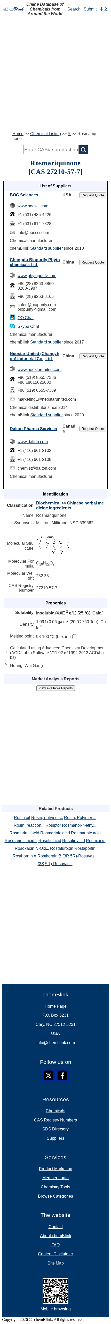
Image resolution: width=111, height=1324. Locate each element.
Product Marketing (55, 1169)
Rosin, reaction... (29, 825)
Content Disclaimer (55, 1254)
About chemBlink (55, 1236)
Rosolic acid (49, 840)
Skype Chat (28, 326)
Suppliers (55, 1138)
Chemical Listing (45, 134)
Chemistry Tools (55, 1187)
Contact (56, 1227)
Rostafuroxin (61, 848)
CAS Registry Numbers (55, 1120)
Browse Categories (55, 1196)
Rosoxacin (96, 840)
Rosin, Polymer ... (80, 817)
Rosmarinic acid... (21, 840)
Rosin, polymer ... (47, 817)
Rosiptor (53, 825)
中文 (104, 9)
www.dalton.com (33, 442)
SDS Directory (55, 1129)
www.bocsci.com (33, 206)
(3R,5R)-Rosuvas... (80, 856)
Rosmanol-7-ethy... (79, 825)
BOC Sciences (24, 195)
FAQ (55, 1245)
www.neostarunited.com (39, 369)
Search (74, 9)
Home (17, 134)
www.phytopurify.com (37, 276)
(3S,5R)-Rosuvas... (55, 864)
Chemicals (55, 1111)
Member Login (55, 1178)
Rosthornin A (24, 856)
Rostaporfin (85, 848)
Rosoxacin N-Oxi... (32, 848)
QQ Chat (26, 318)
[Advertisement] (55, 71)
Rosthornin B (49, 856)
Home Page (56, 1006)
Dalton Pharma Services (33, 429)
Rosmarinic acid (24, 833)
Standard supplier (46, 248)
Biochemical (48, 503)
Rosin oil (22, 817)
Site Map (55, 1263)
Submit (90, 9)
